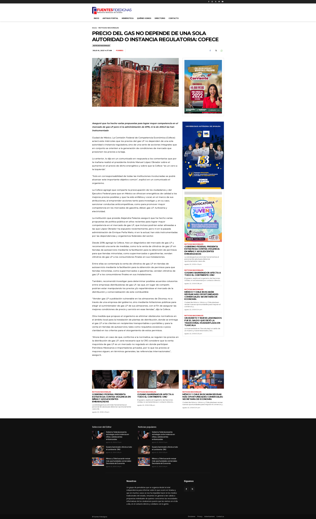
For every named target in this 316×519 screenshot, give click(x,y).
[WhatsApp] (221, 50)
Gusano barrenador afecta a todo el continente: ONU (202, 273)
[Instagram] (212, 1)
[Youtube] (222, 1)
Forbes (119, 50)
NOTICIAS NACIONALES (109, 28)
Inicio (94, 28)
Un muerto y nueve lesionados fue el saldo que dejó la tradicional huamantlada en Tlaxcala (203, 321)
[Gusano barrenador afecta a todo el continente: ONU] (158, 379)
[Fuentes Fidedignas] (112, 10)
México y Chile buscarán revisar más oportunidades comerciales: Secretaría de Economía (201, 295)
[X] (215, 1)
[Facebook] (208, 1)
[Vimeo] (219, 1)
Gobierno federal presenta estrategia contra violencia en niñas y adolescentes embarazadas (202, 250)
